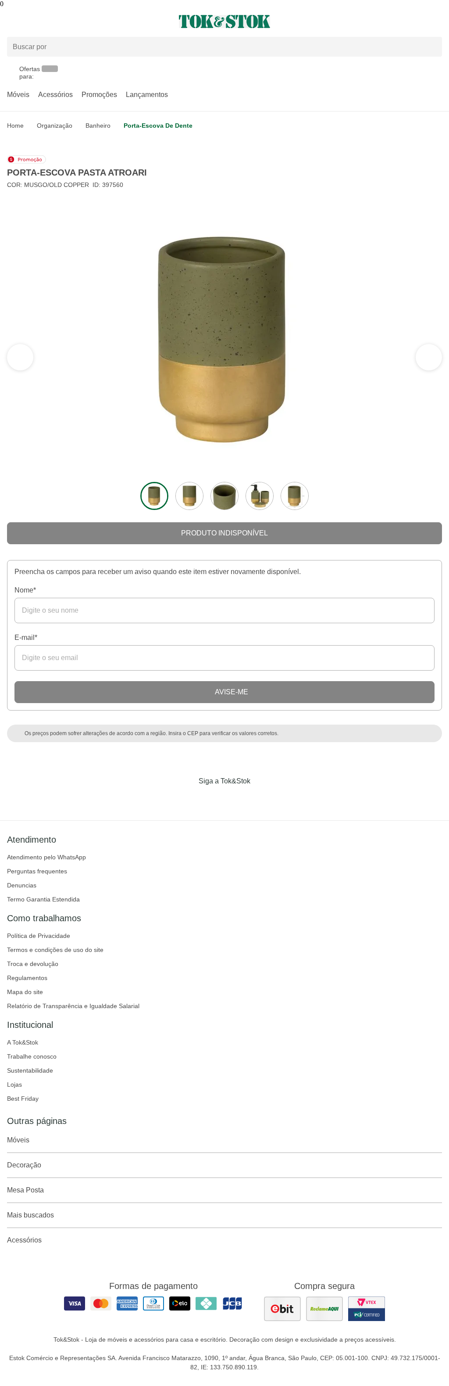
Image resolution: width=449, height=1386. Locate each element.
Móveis (18, 94)
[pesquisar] (431, 47)
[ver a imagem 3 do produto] (224, 496)
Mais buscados (30, 1215)
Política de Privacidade (38, 935)
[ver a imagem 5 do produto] (295, 496)
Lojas (14, 1084)
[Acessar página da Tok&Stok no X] (261, 799)
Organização (54, 125)
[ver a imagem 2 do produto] (189, 496)
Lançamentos (147, 94)
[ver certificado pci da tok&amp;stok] (366, 1308)
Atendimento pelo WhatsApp (46, 857)
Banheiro (98, 125)
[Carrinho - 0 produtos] (436, 21)
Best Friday (23, 1098)
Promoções (99, 94)
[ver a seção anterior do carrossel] (429, 357)
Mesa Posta (25, 1190)
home (15, 125)
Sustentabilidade (30, 1070)
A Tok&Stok (22, 1042)
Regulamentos (27, 977)
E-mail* (25, 637)
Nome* (25, 590)
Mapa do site (25, 991)
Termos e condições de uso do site (55, 949)
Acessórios (55, 94)
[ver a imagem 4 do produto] (260, 496)
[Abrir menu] (75, 21)
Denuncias (21, 885)
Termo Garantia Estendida (43, 899)
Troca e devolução (32, 963)
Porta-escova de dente (158, 125)
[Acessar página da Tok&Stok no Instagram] (212, 799)
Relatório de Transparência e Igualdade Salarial (73, 1005)
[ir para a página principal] (224, 21)
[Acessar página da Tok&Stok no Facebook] (188, 799)
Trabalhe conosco (32, 1056)
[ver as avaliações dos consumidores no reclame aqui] (324, 1308)
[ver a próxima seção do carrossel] (20, 357)
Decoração (24, 1165)
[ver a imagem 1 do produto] (154, 496)
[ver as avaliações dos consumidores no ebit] (282, 1308)
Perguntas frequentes (37, 871)
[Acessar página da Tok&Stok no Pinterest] (237, 799)
